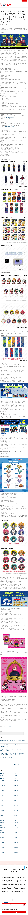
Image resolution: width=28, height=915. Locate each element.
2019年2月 (2, 855)
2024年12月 (2, 795)
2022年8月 (2, 817)
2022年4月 (2, 822)
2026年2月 (2, 780)
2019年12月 (16, 847)
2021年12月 (2, 827)
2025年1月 (16, 793)
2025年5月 (16, 788)
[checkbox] (24, 905)
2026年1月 (16, 780)
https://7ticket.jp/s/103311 (10, 117)
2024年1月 (2, 805)
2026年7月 (16, 773)
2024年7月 (2, 800)
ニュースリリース (8, 726)
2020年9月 (2, 842)
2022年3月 (16, 822)
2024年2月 (16, 803)
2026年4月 (2, 778)
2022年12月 (16, 812)
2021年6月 (2, 835)
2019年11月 (2, 850)
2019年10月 (16, 850)
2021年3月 (16, 837)
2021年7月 (16, 832)
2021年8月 (2, 832)
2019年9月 (2, 852)
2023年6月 (2, 810)
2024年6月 (16, 800)
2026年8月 (2, 773)
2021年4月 (2, 837)
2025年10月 (2, 785)
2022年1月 (16, 825)
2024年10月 (2, 798)
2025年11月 (16, 783)
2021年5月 (16, 835)
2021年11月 (16, 827)
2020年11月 (2, 840)
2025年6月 (2, 788)
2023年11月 (16, 805)
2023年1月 (2, 812)
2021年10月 (2, 830)
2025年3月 (16, 790)
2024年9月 (16, 798)
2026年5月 (16, 775)
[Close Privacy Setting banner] (26, 867)
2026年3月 (16, 778)
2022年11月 (2, 815)
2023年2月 (16, 810)
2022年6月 (2, 820)
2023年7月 (16, 807)
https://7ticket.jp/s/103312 (10, 126)
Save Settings (14, 912)
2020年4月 (16, 845)
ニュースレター (3, 766)
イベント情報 (2, 764)
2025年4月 (2, 790)
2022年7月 (16, 817)
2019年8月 (16, 852)
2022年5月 (16, 820)
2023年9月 (2, 807)
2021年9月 (16, 830)
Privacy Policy (14, 895)
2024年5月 (2, 803)
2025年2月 (2, 793)
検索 (1, 731)
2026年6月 (2, 775)
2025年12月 (2, 783)
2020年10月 (16, 840)
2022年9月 (16, 815)
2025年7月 (16, 785)
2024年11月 (16, 795)
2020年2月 (2, 847)
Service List (6, 902)
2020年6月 (2, 845)
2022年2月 (2, 825)
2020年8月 (16, 842)
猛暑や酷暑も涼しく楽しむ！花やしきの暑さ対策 (9, 757)
